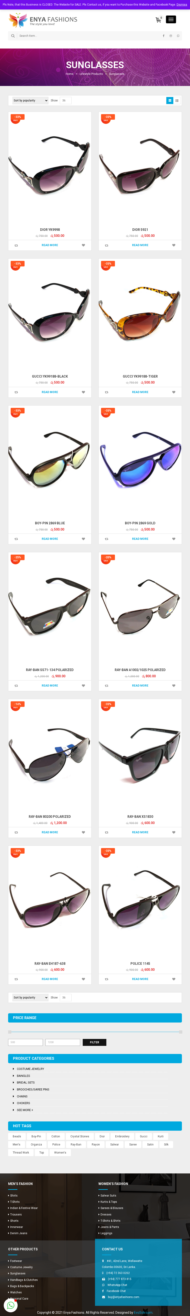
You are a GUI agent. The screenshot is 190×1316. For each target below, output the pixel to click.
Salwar (114, 1144)
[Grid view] (169, 100)
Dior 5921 (140, 230)
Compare (16, 245)
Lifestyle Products (91, 74)
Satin (150, 1144)
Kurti (161, 1136)
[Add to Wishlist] (83, 245)
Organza (36, 1144)
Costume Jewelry (30, 1069)
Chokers (23, 1103)
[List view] (176, 100)
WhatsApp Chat (117, 1285)
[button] (11, 1305)
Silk (166, 1144)
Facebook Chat (116, 1291)
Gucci (143, 1136)
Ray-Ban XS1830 (140, 816)
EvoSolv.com (143, 1312)
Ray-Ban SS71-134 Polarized (50, 670)
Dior (102, 1136)
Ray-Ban (76, 1144)
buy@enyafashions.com (123, 1297)
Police (56, 1144)
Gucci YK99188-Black (50, 376)
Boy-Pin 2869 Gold (140, 523)
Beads (17, 1136)
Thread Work (21, 1152)
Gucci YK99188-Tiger (140, 376)
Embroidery (122, 1136)
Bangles (23, 1076)
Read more (50, 245)
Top (41, 1152)
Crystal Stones (79, 1136)
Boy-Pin (36, 1136)
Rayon (96, 1144)
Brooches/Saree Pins (33, 1089)
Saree (133, 1144)
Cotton (55, 1136)
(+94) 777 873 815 (119, 1279)
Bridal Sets (26, 1082)
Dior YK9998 (50, 230)
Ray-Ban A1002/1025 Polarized (140, 670)
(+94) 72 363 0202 (118, 1273)
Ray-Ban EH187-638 (50, 963)
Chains (22, 1096)
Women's (60, 1152)
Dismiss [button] (182, 4)
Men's (16, 1144)
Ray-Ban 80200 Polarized (50, 816)
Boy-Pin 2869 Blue (50, 523)
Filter (94, 1042)
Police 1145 (140, 963)
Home (69, 74)
